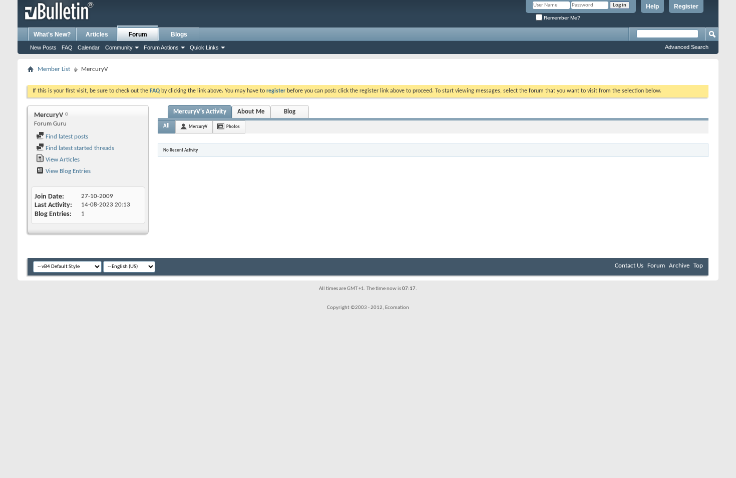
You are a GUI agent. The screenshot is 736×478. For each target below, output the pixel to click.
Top (698, 265)
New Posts (43, 47)
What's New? (52, 34)
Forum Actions (161, 47)
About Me (251, 111)
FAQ (67, 47)
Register (686, 6)
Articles (97, 34)
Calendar (89, 47)
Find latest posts (66, 137)
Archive (679, 265)
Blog (289, 111)
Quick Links (204, 47)
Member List (54, 69)
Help (652, 6)
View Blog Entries (67, 171)
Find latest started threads (79, 148)
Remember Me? (561, 17)
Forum (138, 34)
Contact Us (629, 265)
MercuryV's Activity (199, 111)
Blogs (179, 34)
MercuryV (198, 126)
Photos (233, 126)
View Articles (62, 159)
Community (119, 47)
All (166, 126)
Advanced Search (686, 47)
